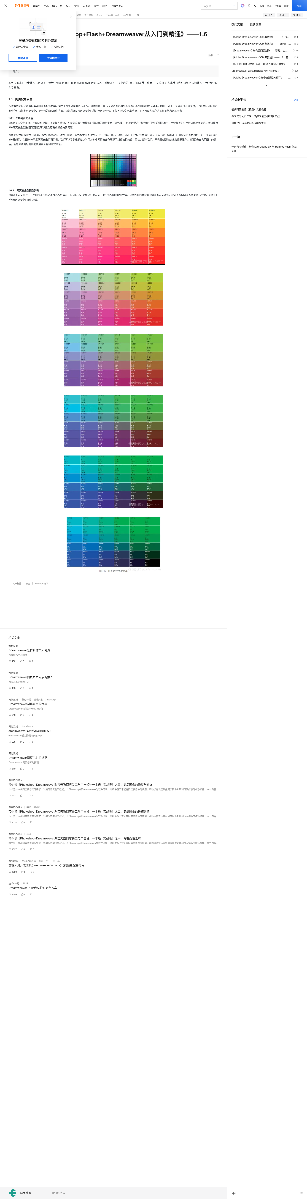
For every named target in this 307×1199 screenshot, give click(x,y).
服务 (104, 5)
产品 (46, 5)
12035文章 (58, 1193)
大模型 (36, 5)
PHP (25, 883)
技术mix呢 (14, 883)
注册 (286, 5)
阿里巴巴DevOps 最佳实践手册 (248, 123)
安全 (28, 583)
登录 (299, 5)
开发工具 (55, 860)
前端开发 (38, 699)
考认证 (99, 14)
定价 (76, 5)
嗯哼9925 (13, 860)
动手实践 (76, 14)
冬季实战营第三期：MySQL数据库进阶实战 (255, 116)
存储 (28, 807)
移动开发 (26, 699)
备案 (269, 5)
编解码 (37, 807)
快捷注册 (23, 58)
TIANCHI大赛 (112, 14)
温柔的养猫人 (15, 780)
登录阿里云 (53, 57)
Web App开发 (41, 583)
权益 (68, 5)
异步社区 (25, 1193)
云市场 (86, 5)
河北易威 (13, 645)
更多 (295, 99)
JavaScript (50, 699)
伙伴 (96, 5)
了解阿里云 (117, 5)
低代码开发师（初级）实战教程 (248, 109)
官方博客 (88, 14)
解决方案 (57, 5)
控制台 (278, 5)
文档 (262, 5)
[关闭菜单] (5, 5)
